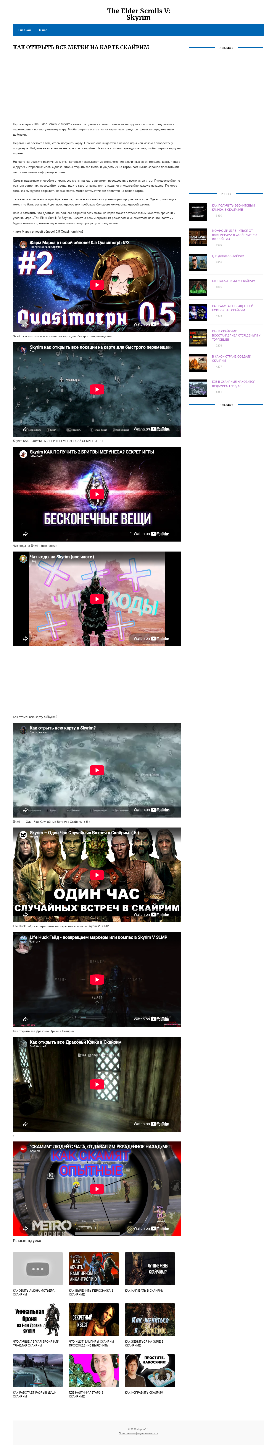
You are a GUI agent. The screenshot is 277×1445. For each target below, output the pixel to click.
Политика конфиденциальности (138, 1433)
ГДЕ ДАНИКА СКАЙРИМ (228, 256)
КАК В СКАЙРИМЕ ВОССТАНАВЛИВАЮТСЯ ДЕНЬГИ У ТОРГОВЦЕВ (236, 335)
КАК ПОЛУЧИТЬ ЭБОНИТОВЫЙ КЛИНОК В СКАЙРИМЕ (233, 207)
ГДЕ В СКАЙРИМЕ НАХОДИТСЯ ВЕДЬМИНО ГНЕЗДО (233, 383)
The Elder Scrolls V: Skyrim (138, 14)
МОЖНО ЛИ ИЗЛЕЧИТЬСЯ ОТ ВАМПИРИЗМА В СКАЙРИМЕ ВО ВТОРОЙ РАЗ (234, 234)
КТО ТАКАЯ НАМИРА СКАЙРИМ (233, 281)
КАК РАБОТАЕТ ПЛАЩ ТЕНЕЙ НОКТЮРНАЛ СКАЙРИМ (232, 308)
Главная (24, 30)
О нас (43, 30)
